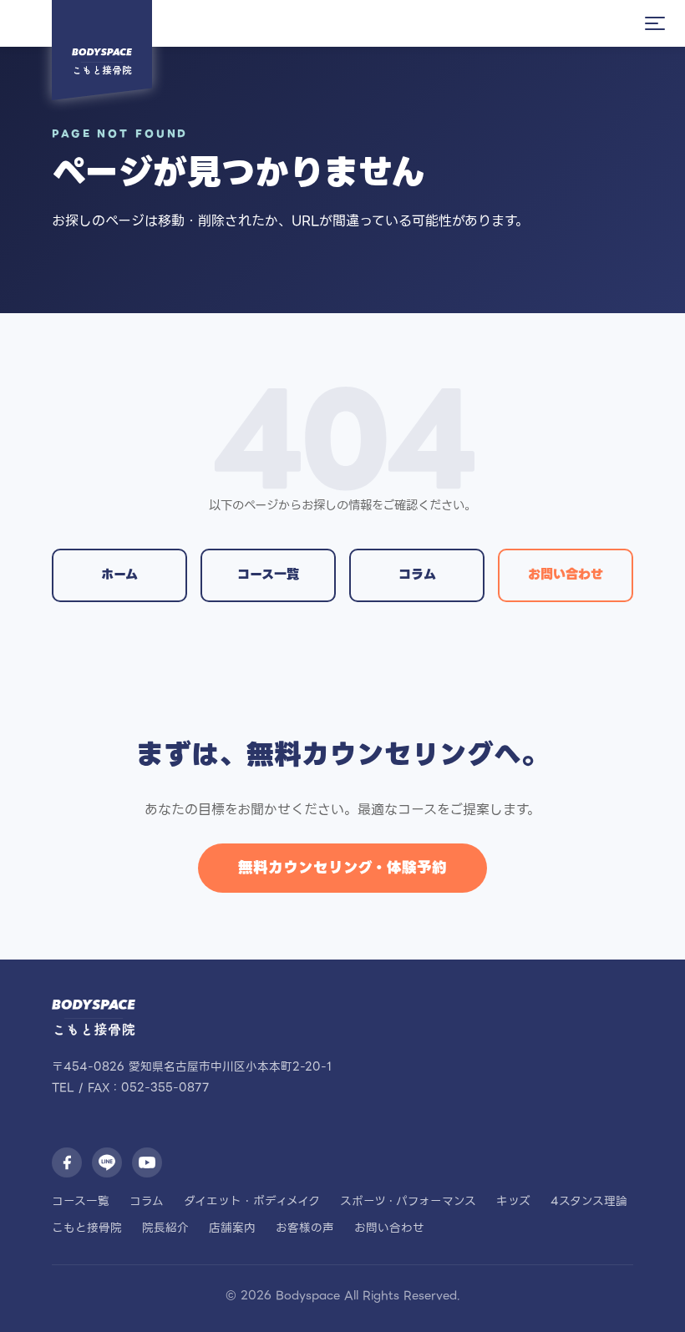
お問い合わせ (565, 574)
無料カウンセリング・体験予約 (342, 867)
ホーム (119, 574)
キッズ (513, 1201)
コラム (417, 574)
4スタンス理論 (589, 1201)
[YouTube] (147, 1162)
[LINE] (107, 1162)
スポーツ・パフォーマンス (408, 1201)
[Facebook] (67, 1162)
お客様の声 (305, 1227)
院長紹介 (165, 1227)
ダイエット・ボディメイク (252, 1201)
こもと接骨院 (87, 1227)
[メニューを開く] (655, 23)
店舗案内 (232, 1227)
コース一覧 (268, 574)
